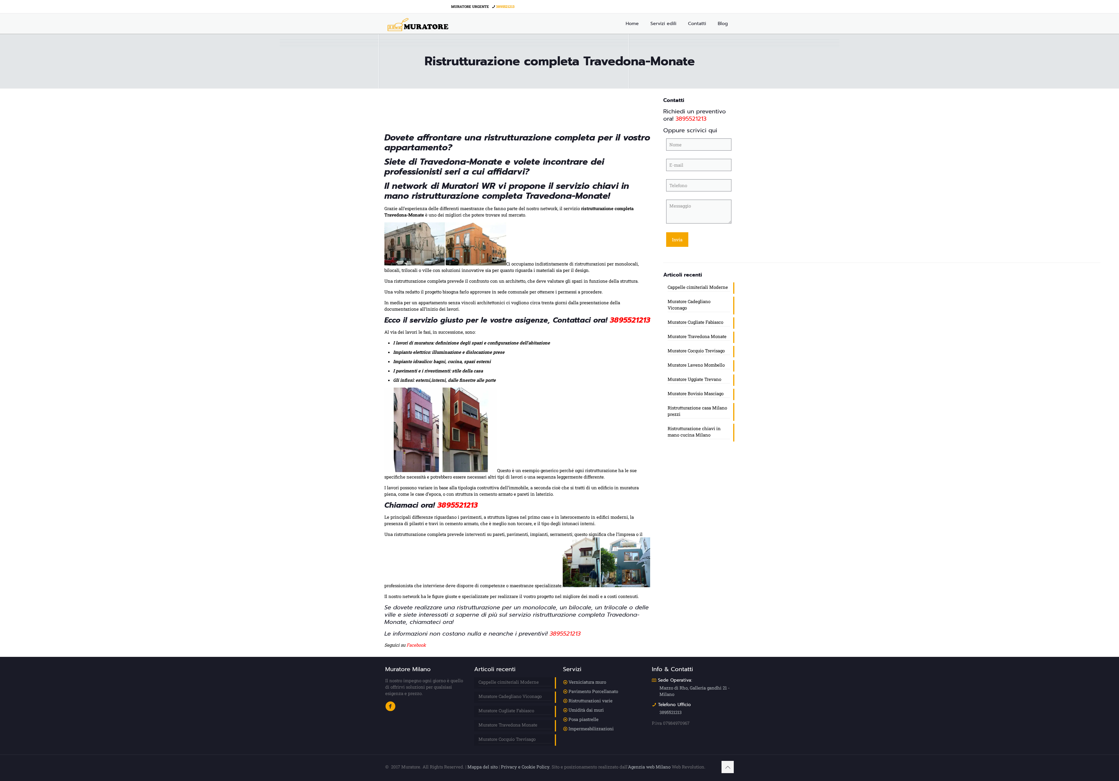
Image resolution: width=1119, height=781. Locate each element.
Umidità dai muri (586, 710)
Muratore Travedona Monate (697, 336)
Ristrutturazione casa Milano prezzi (697, 411)
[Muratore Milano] (418, 23)
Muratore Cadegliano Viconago (689, 304)
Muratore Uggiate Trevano (694, 379)
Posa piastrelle (584, 719)
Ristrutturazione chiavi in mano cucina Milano (694, 431)
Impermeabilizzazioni (591, 728)
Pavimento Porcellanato (593, 691)
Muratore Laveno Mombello (696, 365)
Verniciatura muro (587, 682)
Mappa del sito (482, 767)
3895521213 (505, 6)
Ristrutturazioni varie (591, 700)
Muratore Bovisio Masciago (696, 393)
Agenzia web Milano (649, 767)
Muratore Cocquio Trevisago (696, 350)
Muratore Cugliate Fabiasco (695, 322)
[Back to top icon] (728, 767)
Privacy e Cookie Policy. (525, 767)
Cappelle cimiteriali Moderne (698, 287)
